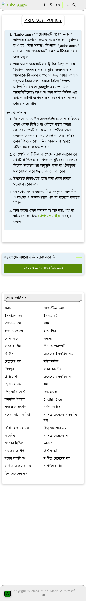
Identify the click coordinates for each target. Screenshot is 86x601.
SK (43, 595)
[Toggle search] (74, 5)
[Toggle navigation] (81, 5)
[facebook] (44, 5)
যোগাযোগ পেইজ (49, 216)
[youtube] (58, 5)
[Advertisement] (43, 532)
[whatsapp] (51, 5)
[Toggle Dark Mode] (67, 5)
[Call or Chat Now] (7, 594)
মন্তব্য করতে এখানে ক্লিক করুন (45, 268)
